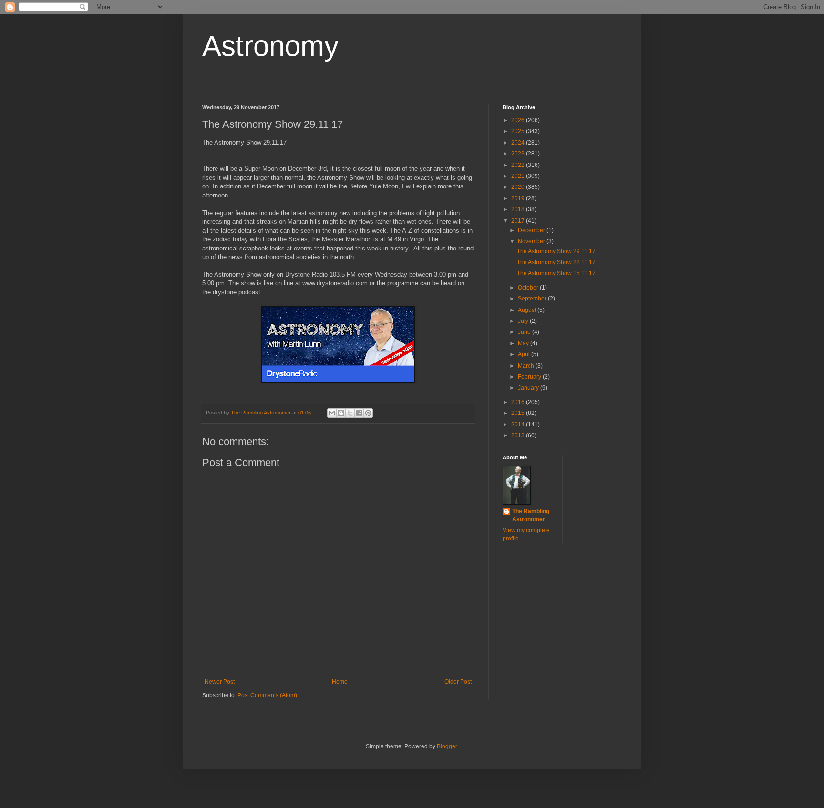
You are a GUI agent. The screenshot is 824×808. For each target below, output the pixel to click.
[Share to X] (350, 413)
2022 (518, 165)
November (532, 241)
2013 (518, 435)
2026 (518, 120)
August (527, 310)
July (524, 321)
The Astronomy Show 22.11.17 (556, 262)
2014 (518, 424)
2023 (518, 153)
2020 (518, 187)
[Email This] (332, 413)
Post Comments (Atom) (267, 695)
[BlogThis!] (341, 413)
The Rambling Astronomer (530, 515)
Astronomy (270, 46)
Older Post (458, 681)
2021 (518, 176)
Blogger (447, 746)
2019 (518, 198)
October (529, 287)
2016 (518, 402)
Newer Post (220, 681)
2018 (518, 209)
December (532, 230)
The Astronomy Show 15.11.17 (556, 273)
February (530, 376)
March (527, 366)
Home (340, 681)
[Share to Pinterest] (368, 413)
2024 (518, 142)
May (524, 343)
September (533, 298)
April (524, 354)
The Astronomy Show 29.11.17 (556, 251)
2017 (518, 221)
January (529, 387)
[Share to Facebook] (359, 413)
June (525, 332)
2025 (518, 131)
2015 (518, 413)
